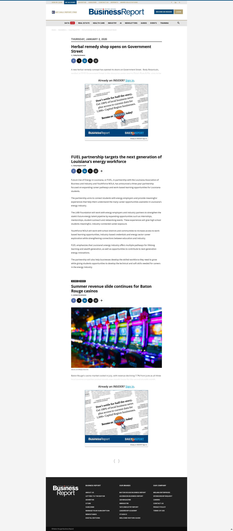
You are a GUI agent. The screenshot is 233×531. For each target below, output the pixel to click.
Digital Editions (93, 518)
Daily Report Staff (79, 165)
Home (54, 30)
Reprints (114, 2)
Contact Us (103, 2)
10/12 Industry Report (128, 507)
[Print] (95, 60)
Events (153, 23)
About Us (90, 492)
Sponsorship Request (162, 496)
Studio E (123, 514)
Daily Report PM (74, 30)
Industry (112, 23)
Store (88, 503)
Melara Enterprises (161, 492)
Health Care (99, 23)
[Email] (90, 60)
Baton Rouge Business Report (132, 492)
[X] (179, 2)
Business (75, 281)
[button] (178, 23)
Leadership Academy (128, 511)
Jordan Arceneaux (79, 295)
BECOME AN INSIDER (164, 12)
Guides (144, 23)
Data (69, 23)
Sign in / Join (57, 2)
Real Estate (84, 23)
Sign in (129, 80)
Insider (82, 281)
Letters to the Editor (95, 496)
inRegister (124, 503)
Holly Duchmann (79, 55)
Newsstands (91, 514)
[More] (101, 171)
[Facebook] (171, 2)
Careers (156, 500)
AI (121, 23)
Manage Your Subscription (97, 511)
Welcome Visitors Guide (129, 518)
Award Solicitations (129, 2)
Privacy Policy (159, 507)
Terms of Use (159, 511)
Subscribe (92, 2)
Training (164, 23)
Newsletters (131, 23)
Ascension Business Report (131, 496)
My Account (70, 2)
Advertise (82, 2)
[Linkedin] (175, 2)
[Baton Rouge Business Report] (116, 12)
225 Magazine (125, 500)
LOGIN (178, 12)
